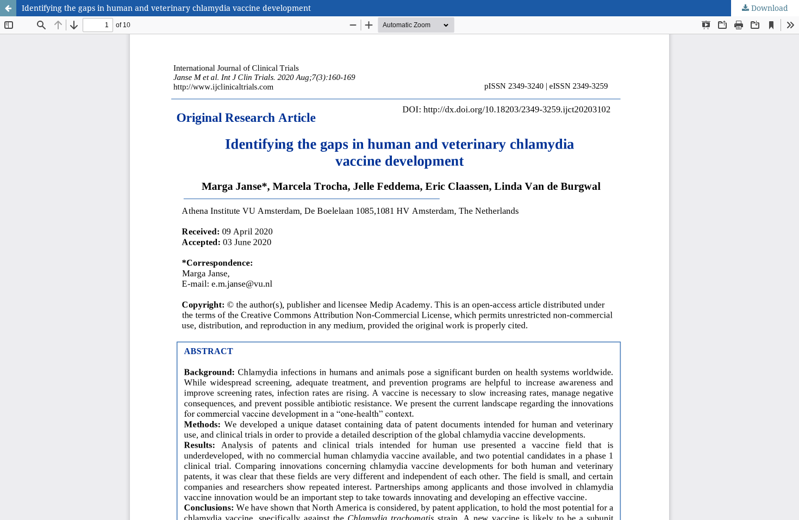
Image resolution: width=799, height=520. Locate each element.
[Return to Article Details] (8, 8)
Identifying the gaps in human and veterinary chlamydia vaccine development (166, 8)
